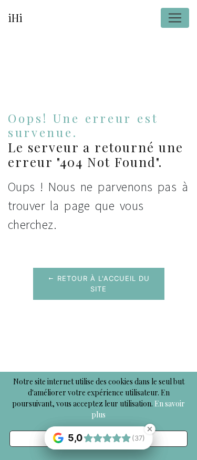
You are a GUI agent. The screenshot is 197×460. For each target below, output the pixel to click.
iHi (15, 18)
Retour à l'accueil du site (102, 283)
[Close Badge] (149, 429)
